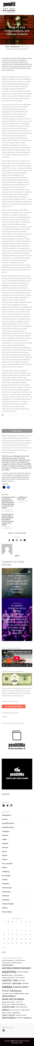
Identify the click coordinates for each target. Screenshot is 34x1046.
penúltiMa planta (8, 827)
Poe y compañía (7, 863)
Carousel (7, 980)
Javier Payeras (9, 996)
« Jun (3, 952)
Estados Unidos (21, 987)
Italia (27, 993)
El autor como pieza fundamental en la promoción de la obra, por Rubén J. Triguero (17, 583)
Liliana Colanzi (21, 533)
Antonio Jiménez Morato (16, 968)
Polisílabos (5, 871)
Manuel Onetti (6, 1004)
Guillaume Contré (7, 993)
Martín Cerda (8, 1007)
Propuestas (6, 900)
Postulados (5, 883)
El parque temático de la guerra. (17, 608)
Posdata (4, 879)
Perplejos (5, 843)
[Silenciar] (27, 665)
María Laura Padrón (21, 1007)
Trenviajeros (9, 1018)
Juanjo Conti (19, 1002)
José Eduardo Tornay (8, 1002)
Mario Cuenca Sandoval (18, 1004)
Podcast (4, 859)
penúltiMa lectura (8, 823)
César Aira (17, 983)
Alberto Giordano (20, 960)
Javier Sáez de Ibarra (13, 999)
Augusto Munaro (22, 972)
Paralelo (4, 819)
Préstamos (5, 896)
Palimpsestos (17, 24)
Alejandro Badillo (17, 962)
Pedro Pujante (25, 1010)
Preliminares (6, 892)
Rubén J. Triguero (8, 1015)
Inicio (7, 46)
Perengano (5, 831)
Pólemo (4, 867)
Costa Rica (6, 983)
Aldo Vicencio (6, 962)
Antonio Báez (7, 965)
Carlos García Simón (8, 977)
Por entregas (6, 875)
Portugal (9, 1012)
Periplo (4, 839)
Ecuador (25, 983)
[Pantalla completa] (30, 665)
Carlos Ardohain (18, 975)
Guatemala (15, 991)
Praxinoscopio (7, 888)
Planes (4, 851)
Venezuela (27, 1018)
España (7, 987)
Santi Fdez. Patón (21, 1015)
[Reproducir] (4, 665)
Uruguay (19, 1018)
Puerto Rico (16, 1013)
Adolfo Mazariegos (8, 960)
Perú (3, 1013)
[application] (17, 658)
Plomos (4, 855)
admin (17, 556)
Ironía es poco (19, 993)
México (6, 1010)
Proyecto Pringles (8, 904)
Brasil (11, 975)
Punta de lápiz (7, 912)
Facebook (6, 794)
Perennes (5, 835)
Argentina (9, 971)
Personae (5, 847)
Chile (16, 980)
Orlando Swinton (15, 1010)
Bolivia (11, 533)
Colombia (22, 980)
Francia (5, 991)
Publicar (5, 908)
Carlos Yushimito (20, 977)
